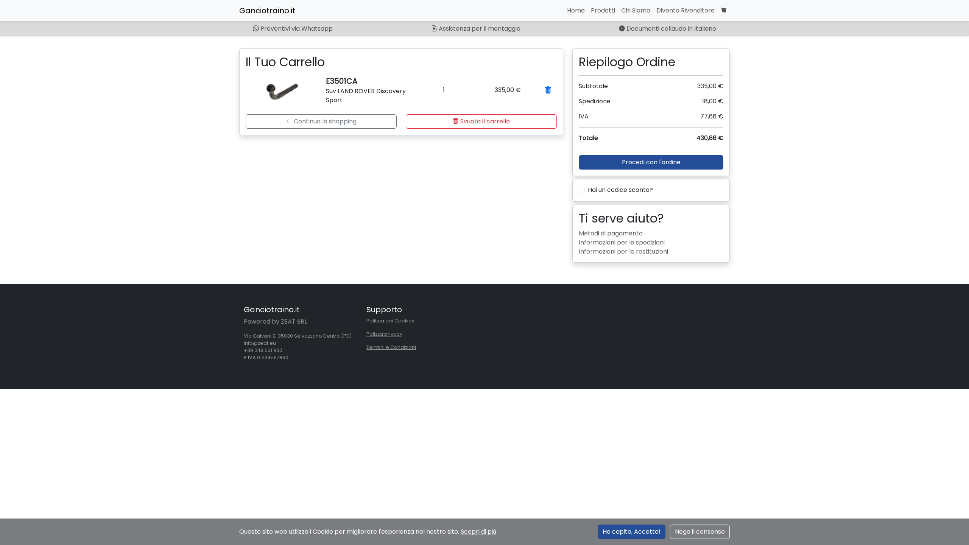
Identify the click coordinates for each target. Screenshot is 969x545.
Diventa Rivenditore (685, 10)
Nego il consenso (700, 531)
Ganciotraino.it (267, 10)
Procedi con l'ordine (651, 162)
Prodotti (603, 10)
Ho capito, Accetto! (632, 531)
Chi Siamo (635, 10)
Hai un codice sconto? (620, 189)
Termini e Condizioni (391, 347)
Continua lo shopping (324, 121)
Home (576, 10)
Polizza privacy (384, 334)
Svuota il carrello (484, 121)
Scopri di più (478, 531)
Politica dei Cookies (390, 321)
